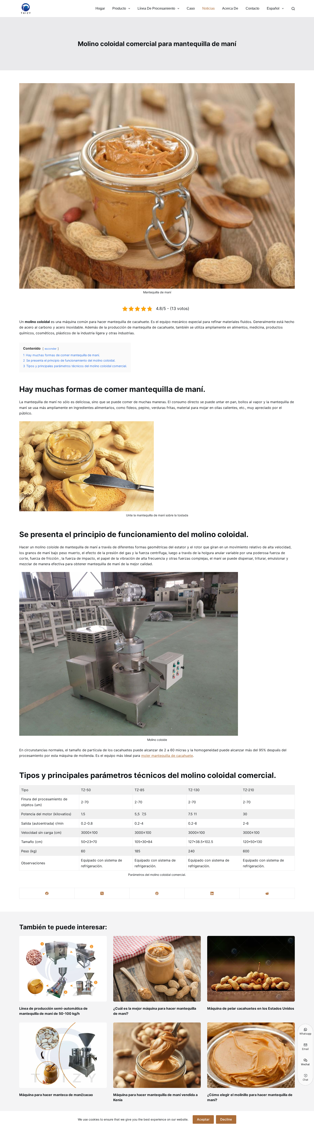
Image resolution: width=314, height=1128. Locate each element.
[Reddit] (267, 893)
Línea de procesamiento (156, 8)
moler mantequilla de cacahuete (167, 755)
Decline (226, 1119)
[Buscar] (293, 8)
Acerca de (230, 8)
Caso (191, 8)
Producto (119, 8)
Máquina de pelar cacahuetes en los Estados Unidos (250, 1008)
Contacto (252, 8)
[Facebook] (47, 893)
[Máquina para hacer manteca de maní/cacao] (63, 1055)
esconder (51, 348)
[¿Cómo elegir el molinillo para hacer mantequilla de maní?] (251, 1055)
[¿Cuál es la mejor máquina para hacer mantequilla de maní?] (157, 969)
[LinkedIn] (212, 893)
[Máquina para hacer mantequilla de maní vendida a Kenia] (157, 1055)
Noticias (208, 8)
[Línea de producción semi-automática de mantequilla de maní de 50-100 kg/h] (63, 969)
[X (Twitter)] (102, 893)
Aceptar (203, 1119)
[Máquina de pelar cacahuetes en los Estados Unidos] (251, 969)
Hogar (100, 8)
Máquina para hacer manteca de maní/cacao (56, 1095)
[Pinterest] (157, 893)
